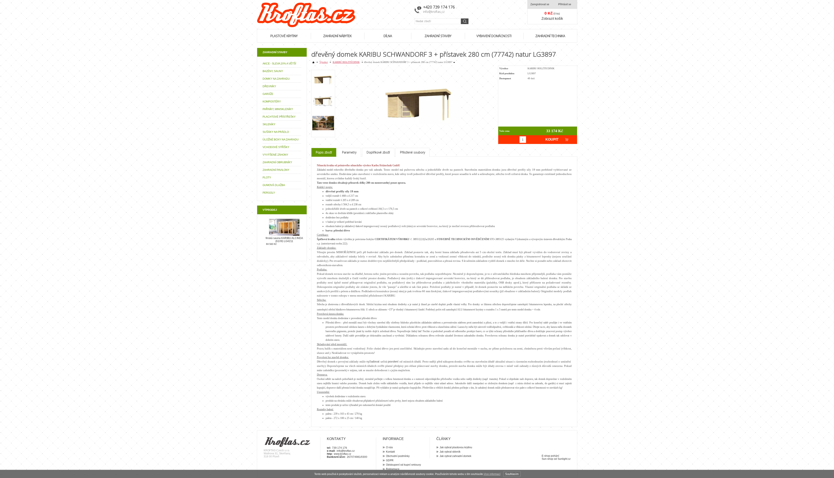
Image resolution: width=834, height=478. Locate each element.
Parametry (349, 152)
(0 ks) (552, 13)
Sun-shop (547, 458)
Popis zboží (324, 152)
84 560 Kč (271, 244)
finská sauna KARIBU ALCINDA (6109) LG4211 (284, 240)
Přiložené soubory (412, 152)
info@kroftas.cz (434, 12)
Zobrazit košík (552, 18)
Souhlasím (512, 474)
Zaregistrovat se (539, 4)
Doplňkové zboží (378, 152)
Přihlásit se (564, 4)
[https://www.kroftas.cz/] (333, 15)
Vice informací (492, 474)
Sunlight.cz (564, 458)
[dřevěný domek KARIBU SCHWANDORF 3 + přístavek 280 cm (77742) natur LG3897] (420, 96)
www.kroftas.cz (342, 453)
